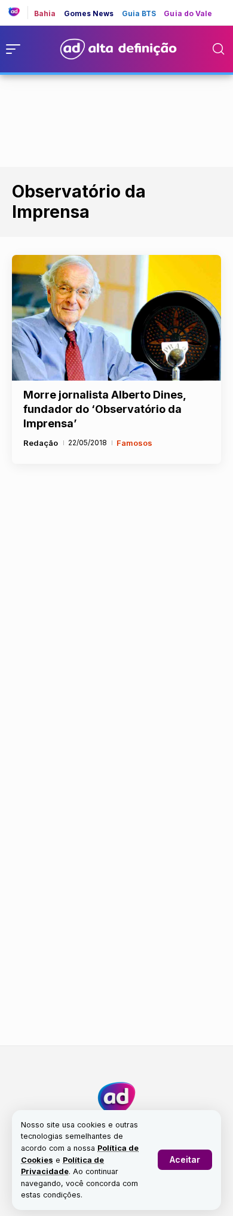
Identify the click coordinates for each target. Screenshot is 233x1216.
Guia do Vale (188, 13)
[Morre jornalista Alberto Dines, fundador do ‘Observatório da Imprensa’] (116, 318)
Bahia (45, 13)
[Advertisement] (116, 118)
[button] (185, 1160)
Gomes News (89, 13)
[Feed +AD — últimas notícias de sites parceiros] (18, 12)
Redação (40, 443)
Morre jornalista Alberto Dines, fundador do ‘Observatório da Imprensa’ (104, 409)
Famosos (134, 443)
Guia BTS (139, 13)
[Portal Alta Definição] (116, 1098)
